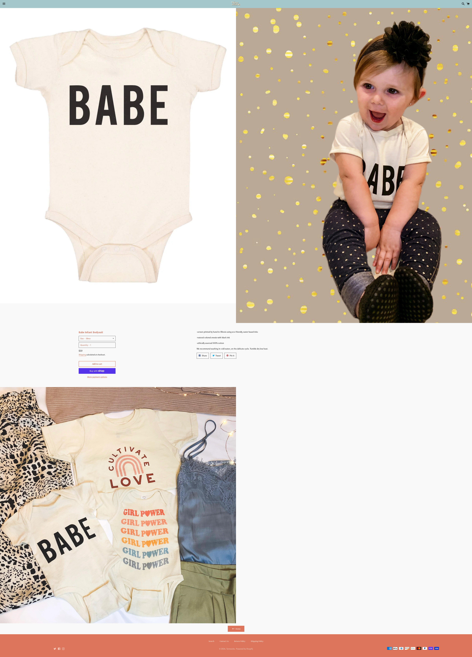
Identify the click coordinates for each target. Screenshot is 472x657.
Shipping (82, 355)
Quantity (84, 345)
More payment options (97, 377)
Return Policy (239, 641)
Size (82, 338)
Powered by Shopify (244, 649)
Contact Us (224, 641)
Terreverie (230, 649)
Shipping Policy (257, 641)
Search (211, 641)
